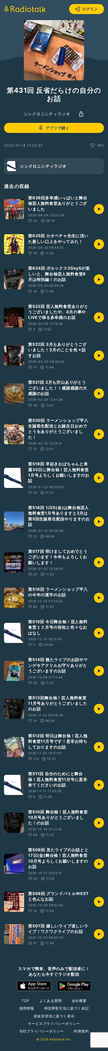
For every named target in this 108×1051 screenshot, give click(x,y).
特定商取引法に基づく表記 (66, 1008)
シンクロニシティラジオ (47, 113)
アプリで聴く (58, 128)
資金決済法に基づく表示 (54, 1016)
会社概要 (79, 1000)
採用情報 (26, 1008)
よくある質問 (50, 1000)
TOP (25, 1000)
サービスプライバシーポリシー (54, 1023)
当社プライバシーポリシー (41, 1031)
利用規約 (81, 1031)
